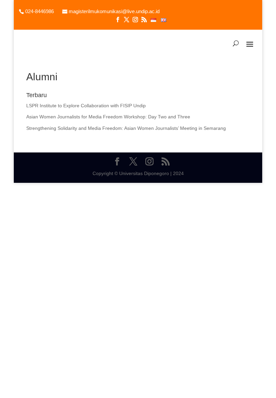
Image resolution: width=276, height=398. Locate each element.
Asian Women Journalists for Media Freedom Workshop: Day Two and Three (108, 116)
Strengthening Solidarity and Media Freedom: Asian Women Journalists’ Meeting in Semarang (126, 128)
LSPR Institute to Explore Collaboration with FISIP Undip (86, 105)
